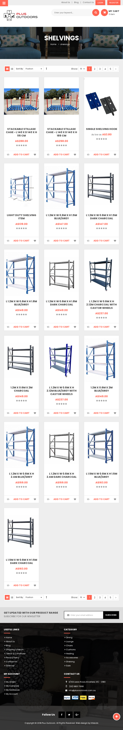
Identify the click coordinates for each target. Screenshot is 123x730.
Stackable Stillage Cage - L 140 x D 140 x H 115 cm (21, 132)
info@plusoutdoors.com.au (82, 690)
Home (53, 44)
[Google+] (77, 714)
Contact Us (88, 2)
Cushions (71, 649)
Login (100, 2)
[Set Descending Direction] (46, 68)
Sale (68, 665)
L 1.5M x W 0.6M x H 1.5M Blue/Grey (101, 475)
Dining (69, 637)
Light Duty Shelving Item (21, 216)
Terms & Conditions (15, 653)
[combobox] (75, 12)
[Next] (115, 68)
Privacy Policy (12, 657)
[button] (8, 154)
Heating (70, 653)
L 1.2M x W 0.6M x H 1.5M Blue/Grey (61, 216)
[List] (12, 68)
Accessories (72, 657)
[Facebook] (61, 714)
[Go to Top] (116, 716)
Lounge (69, 641)
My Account (12, 694)
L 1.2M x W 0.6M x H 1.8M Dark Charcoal (61, 302)
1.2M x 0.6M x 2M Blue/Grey (102, 389)
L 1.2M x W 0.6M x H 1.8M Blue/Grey (21, 302)
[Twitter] (69, 714)
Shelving (70, 661)
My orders (11, 681)
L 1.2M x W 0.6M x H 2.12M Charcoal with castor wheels (101, 304)
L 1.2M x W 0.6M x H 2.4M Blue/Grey (21, 475)
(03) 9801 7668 (76, 686)
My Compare (12, 686)
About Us (65, 2)
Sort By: (19, 68)
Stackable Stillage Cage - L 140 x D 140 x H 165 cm (61, 132)
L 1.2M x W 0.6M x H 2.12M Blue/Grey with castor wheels (62, 391)
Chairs (69, 645)
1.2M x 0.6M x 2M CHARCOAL (22, 389)
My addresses (13, 690)
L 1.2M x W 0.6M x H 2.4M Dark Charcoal (62, 475)
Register (113, 2)
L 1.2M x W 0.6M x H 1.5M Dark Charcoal (101, 216)
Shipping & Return (15, 649)
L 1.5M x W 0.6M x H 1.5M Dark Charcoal (21, 561)
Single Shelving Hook (101, 129)
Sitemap (10, 665)
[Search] (95, 12)
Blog (76, 2)
